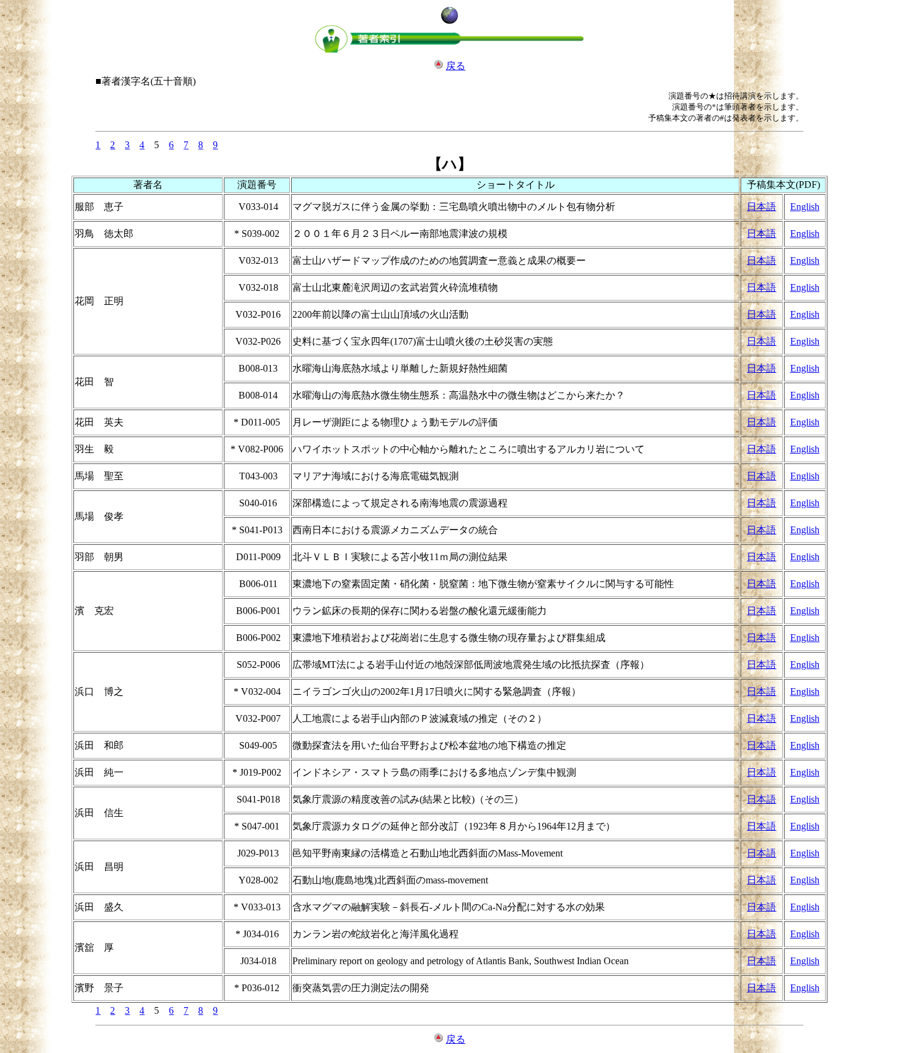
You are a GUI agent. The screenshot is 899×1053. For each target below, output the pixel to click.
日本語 (761, 206)
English (804, 206)
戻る (455, 66)
